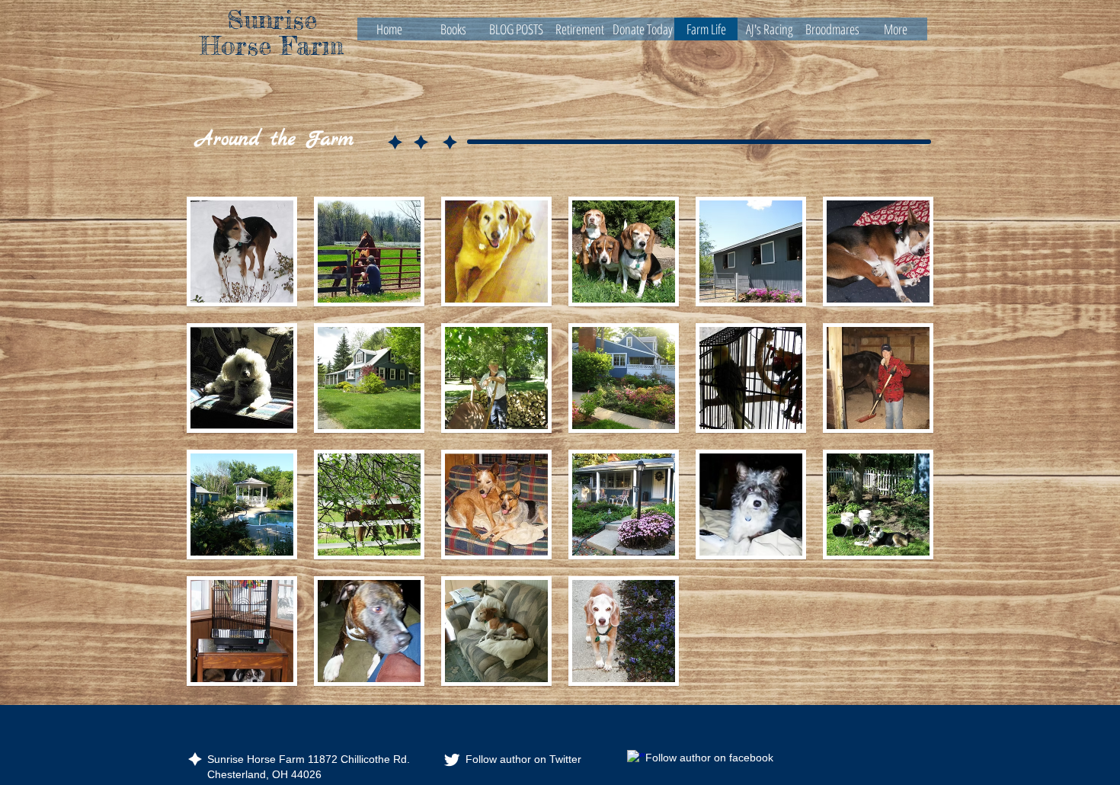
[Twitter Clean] (452, 760)
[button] (242, 251)
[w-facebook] (636, 759)
